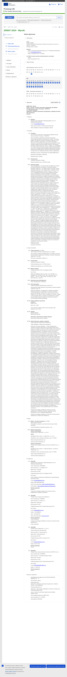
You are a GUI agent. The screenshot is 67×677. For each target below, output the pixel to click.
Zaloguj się (53, 4)
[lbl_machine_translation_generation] (42, 91)
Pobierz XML (11, 43)
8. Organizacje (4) (10, 73)
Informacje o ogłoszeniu (11, 76)
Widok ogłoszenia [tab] (8, 34)
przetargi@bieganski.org (36, 52)
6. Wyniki (8, 70)
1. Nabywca (8, 60)
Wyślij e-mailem (11, 51)
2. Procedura (9, 63)
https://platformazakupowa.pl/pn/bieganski (46, 486)
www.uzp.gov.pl (45, 515)
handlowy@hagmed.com (39, 541)
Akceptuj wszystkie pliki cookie (38, 666)
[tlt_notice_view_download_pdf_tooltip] (27, 82)
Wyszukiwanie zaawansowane (33, 20)
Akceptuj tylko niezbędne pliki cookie (56, 666)
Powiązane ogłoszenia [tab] (9, 37)
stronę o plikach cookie (10, 671)
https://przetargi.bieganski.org (48, 484)
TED (5, 27)
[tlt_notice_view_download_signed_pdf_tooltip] (31, 74)
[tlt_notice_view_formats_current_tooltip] (59, 102)
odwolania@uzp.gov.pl (39, 510)
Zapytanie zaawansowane (46, 20)
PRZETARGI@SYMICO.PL (40, 565)
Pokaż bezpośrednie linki (13, 46)
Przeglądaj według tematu (22, 21)
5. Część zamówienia (11, 66)
